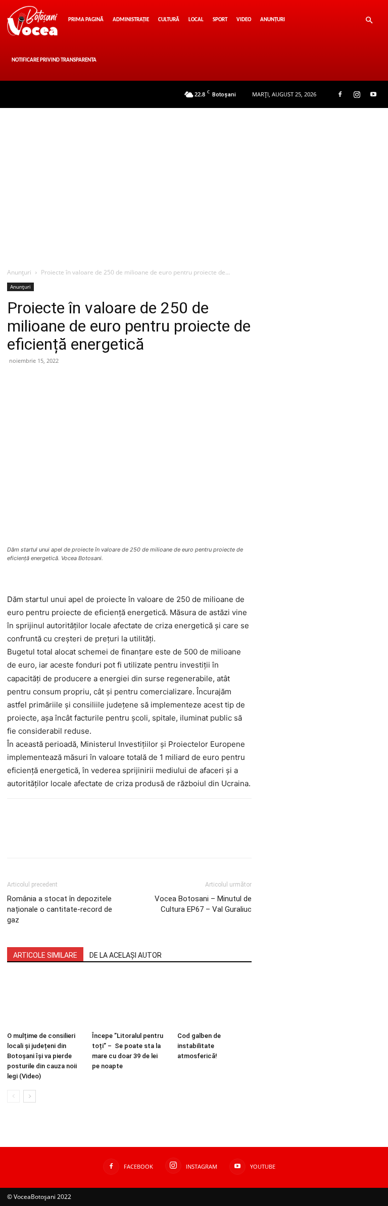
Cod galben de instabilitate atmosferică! (199, 1046)
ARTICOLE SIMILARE (45, 955)
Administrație (131, 20)
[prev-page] (13, 1096)
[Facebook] (340, 94)
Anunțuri (272, 20)
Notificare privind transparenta (54, 60)
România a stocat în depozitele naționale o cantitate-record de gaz (59, 909)
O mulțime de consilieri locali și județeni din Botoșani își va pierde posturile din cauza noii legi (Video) (42, 1056)
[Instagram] (356, 94)
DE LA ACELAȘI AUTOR (125, 955)
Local (196, 20)
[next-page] (29, 1096)
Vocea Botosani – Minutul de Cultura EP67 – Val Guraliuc (203, 904)
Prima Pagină (86, 20)
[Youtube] (373, 94)
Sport (220, 20)
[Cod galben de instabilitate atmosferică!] (214, 1001)
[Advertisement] (194, 183)
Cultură (168, 20)
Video (243, 20)
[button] (369, 20)
